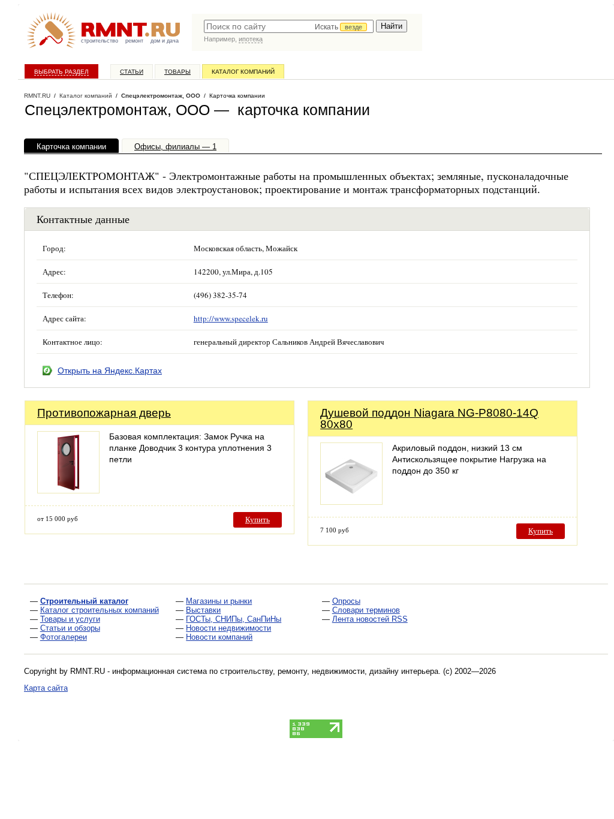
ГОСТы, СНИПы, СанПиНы (233, 619)
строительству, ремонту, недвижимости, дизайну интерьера (329, 671)
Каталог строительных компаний (99, 610)
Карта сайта (46, 687)
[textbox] (289, 26)
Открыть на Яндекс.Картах (110, 370)
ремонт (134, 41)
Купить (257, 519)
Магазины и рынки (219, 601)
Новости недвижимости (228, 628)
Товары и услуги (70, 619)
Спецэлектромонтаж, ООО (160, 95)
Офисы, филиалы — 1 (175, 146)
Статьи (131, 71)
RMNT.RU (37, 95)
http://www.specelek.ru (231, 318)
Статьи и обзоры (70, 628)
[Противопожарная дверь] (68, 490)
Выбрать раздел (61, 71)
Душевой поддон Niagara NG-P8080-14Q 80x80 (429, 418)
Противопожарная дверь (104, 413)
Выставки (203, 610)
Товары (177, 71)
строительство (99, 41)
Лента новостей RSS (370, 619)
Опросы (346, 601)
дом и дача (165, 41)
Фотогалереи (63, 637)
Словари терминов (366, 610)
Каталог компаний (243, 71)
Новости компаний (219, 637)
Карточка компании (71, 146)
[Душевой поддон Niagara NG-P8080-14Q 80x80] (351, 501)
